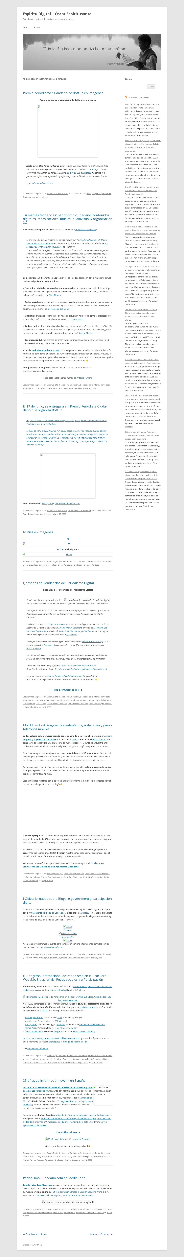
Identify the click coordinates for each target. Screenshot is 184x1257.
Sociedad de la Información (92, 385)
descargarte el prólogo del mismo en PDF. (68, 1041)
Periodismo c (69, 1212)
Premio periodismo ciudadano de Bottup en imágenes (63, 93)
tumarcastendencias (72, 388)
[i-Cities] (68, 940)
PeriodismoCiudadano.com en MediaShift (54, 1178)
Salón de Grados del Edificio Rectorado (64, 676)
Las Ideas (83, 912)
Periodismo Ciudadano (57, 193)
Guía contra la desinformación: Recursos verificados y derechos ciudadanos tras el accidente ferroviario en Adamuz (143, 230)
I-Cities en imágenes (38, 532)
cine (81, 877)
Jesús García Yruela (89, 1007)
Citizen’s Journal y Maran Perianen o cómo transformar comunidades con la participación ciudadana (142, 435)
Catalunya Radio (68, 1028)
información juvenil (69, 1156)
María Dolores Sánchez (101, 1156)
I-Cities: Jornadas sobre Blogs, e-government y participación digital (67, 900)
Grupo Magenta (33, 648)
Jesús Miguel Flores (34, 1017)
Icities (25, 909)
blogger (57, 1031)
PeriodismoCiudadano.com (45, 350)
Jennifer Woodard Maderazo (39, 1212)
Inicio (25, 27)
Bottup (95, 169)
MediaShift (58, 1212)
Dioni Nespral (55, 295)
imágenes (96, 193)
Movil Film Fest (99, 739)
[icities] (68, 554)
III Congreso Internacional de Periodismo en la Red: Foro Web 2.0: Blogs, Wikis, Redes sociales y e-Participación (64, 977)
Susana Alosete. (86, 333)
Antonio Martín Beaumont (70, 627)
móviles (100, 877)
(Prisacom (60, 1024)
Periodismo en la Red (37, 1062)
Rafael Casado (71, 1160)
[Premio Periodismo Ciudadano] (67, 455)
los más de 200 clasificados (79, 172)
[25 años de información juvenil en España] (68, 1139)
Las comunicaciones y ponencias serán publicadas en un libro (51, 1038)
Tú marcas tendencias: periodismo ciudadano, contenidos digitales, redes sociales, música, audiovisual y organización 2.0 (67, 219)
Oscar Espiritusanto (39, 631)
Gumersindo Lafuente (55, 990)
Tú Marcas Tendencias (85, 229)
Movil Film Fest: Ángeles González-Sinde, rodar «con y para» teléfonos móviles (67, 727)
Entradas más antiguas (35, 1234)
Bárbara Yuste (89, 665)
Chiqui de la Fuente (56, 624)
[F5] (68, 544)
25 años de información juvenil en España (54, 1080)
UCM (44, 1010)
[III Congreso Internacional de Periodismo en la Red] (68, 1000)
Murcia (26, 1160)
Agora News (71, 634)
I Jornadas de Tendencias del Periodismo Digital (58, 583)
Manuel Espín (84, 1156)
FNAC (75, 739)
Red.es (41, 916)
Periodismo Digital (97, 703)
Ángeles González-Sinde (45, 739)
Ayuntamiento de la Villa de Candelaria (47, 912)
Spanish (100, 1212)
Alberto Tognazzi (48, 877)
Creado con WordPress (32, 1245)
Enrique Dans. (77, 319)
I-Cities (61, 549)
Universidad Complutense (76, 1062)
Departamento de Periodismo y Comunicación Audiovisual (81, 669)
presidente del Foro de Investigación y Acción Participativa (81, 1115)
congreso (46, 565)
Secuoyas (48, 645)
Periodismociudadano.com (91, 1024)
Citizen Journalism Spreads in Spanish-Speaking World (77, 1191)
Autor (37, 27)
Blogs (44, 957)
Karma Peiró (30, 1028)
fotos (89, 193)
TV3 (57, 1028)
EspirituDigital (53, 385)
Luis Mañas (41, 703)
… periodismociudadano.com (39, 183)
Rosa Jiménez (31, 1024)
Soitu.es (81, 990)
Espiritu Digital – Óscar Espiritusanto (57, 13)
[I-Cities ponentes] (68, 933)
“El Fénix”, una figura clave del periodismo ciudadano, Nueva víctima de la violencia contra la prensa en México (141, 475)
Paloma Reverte (37, 1160)
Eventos (62, 561)
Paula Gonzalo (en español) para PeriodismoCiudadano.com (65, 1195)
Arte (48, 873)
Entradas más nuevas (101, 1234)
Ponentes (67, 930)
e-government (54, 957)
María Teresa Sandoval (71, 665)
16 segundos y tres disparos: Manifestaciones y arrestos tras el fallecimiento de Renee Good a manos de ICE (142, 270)
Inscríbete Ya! (68, 937)
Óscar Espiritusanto (34, 1031)
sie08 (59, 388)
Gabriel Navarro (53, 1156)
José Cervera (31, 1021)
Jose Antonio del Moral (58, 308)
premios (47, 514)
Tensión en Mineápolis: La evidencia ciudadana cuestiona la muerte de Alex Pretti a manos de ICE (142, 190)
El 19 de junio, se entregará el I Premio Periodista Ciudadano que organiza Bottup (65, 408)
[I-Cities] (68, 926)
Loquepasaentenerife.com (51, 947)
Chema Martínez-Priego (92, 641)
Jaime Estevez (88, 631)
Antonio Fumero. (84, 377)
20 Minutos (61, 1021)
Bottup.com (47, 503)
